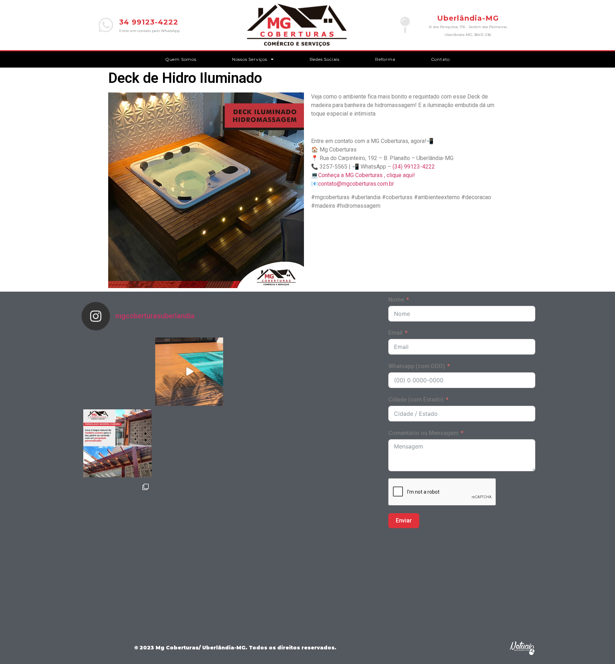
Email (395, 332)
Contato (440, 59)
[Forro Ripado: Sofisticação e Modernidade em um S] (117, 372)
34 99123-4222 (148, 22)
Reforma (385, 59)
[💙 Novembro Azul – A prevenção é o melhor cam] (189, 587)
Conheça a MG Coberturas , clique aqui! (366, 175)
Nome (396, 299)
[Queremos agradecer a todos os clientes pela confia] (117, 515)
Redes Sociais (325, 59)
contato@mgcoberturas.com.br (356, 183)
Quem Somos (180, 59)
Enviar (404, 520)
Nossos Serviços (249, 59)
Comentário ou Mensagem (423, 433)
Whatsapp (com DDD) (416, 366)
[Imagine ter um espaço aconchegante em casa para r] (189, 443)
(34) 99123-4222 (414, 166)
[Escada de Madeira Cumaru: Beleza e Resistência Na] (189, 515)
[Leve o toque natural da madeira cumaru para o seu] (117, 443)
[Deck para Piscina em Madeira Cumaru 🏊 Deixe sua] (189, 372)
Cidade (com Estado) (415, 399)
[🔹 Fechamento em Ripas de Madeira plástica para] (117, 587)
